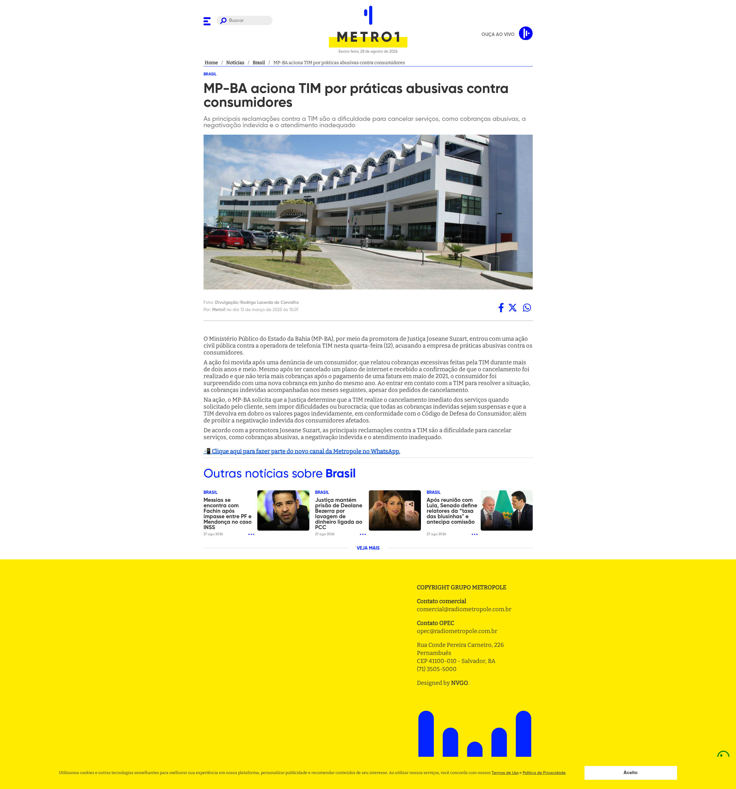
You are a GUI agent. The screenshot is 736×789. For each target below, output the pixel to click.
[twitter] (512, 307)
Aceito (631, 773)
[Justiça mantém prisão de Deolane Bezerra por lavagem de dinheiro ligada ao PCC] (395, 510)
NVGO (459, 682)
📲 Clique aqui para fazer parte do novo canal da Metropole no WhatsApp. (302, 451)
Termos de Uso (505, 773)
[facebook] (501, 307)
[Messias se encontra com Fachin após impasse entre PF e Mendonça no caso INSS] (283, 510)
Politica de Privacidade (544, 773)
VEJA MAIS (368, 548)
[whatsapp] (527, 307)
